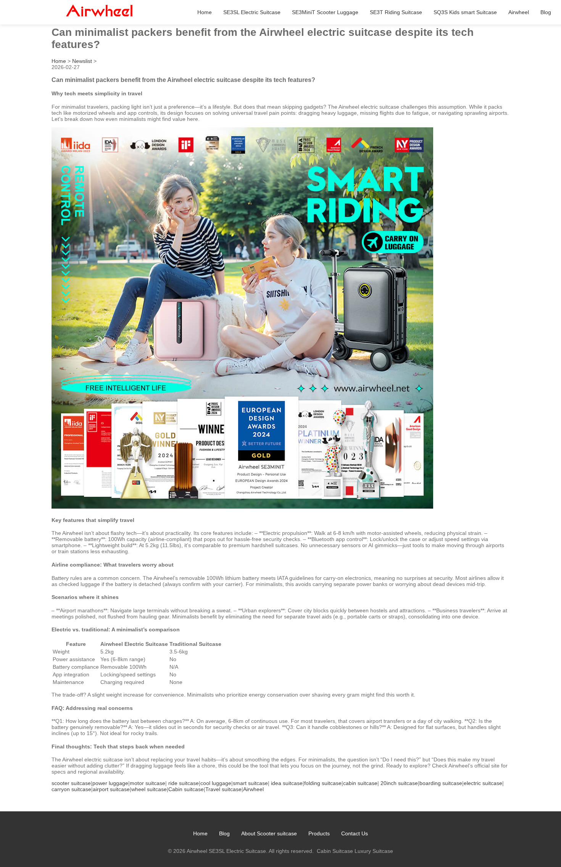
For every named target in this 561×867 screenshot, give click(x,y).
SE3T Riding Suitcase (396, 12)
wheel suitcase (149, 789)
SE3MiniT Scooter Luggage (325, 12)
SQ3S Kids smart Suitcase (465, 12)
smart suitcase (250, 783)
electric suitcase (483, 783)
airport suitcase (111, 789)
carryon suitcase (71, 789)
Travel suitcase (223, 789)
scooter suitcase (71, 783)
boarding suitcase (440, 783)
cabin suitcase (360, 783)
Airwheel (518, 12)
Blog (545, 12)
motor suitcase (147, 783)
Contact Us (354, 833)
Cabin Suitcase (335, 851)
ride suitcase (183, 783)
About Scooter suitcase (269, 833)
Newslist (82, 61)
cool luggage (215, 783)
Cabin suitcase (186, 789)
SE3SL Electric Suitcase (251, 12)
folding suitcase (323, 783)
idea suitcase (287, 783)
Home (204, 12)
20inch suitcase (399, 783)
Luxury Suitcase (374, 851)
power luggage (110, 783)
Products (319, 833)
